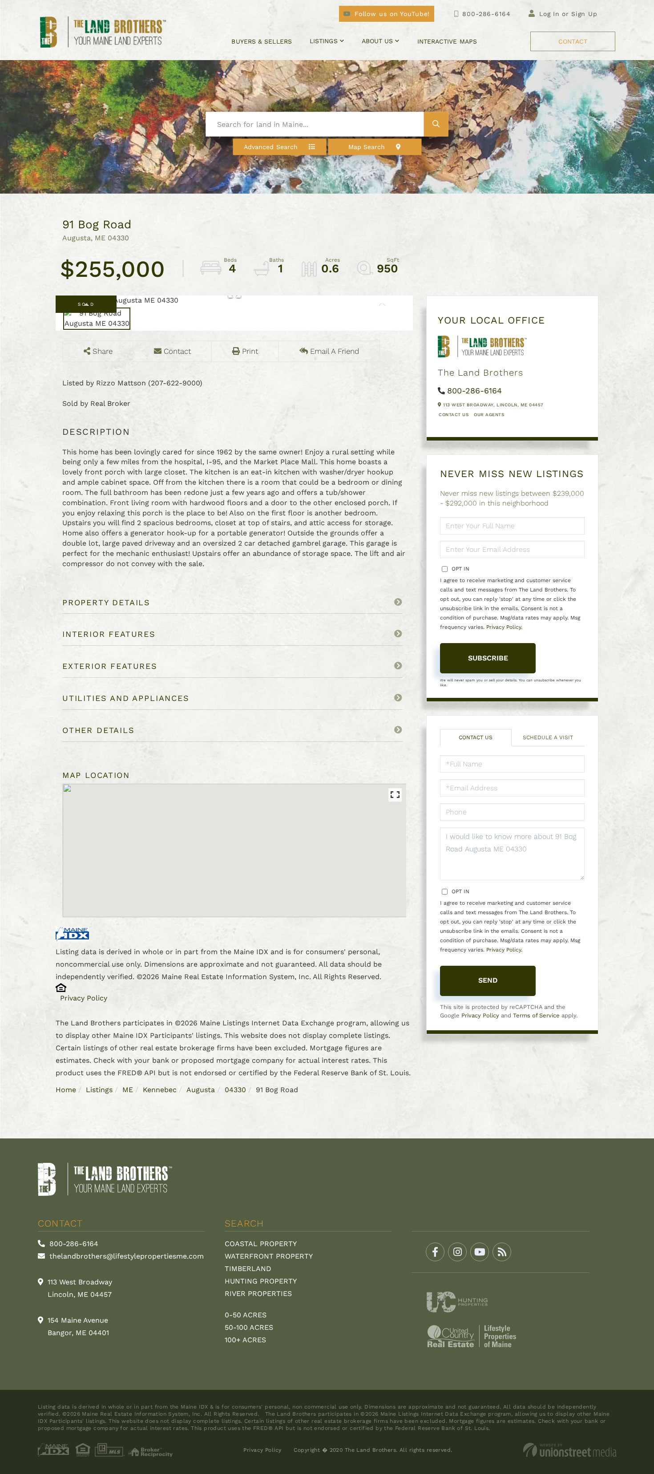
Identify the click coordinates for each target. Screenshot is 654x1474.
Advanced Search (271, 146)
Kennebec (160, 1089)
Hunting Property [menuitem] (261, 1281)
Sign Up (584, 13)
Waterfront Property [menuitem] (269, 1256)
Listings (99, 1089)
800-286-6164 (486, 13)
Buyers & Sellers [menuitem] (261, 41)
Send (488, 980)
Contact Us (453, 414)
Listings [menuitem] (324, 41)
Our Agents (489, 414)
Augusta (200, 1089)
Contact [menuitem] (572, 41)
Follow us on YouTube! (392, 13)
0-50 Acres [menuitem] (245, 1315)
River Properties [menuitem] (258, 1293)
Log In (549, 13)
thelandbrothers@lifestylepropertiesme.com (125, 1256)
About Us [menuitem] (377, 41)
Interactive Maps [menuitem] (447, 41)
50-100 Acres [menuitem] (249, 1327)
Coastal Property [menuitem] (261, 1243)
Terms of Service (536, 1015)
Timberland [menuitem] (248, 1268)
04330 (235, 1089)
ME (127, 1089)
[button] (436, 124)
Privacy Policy (83, 998)
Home (66, 1089)
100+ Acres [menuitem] (245, 1340)
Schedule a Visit (548, 737)
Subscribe (488, 658)
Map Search (366, 146)
